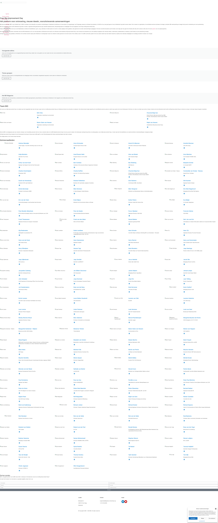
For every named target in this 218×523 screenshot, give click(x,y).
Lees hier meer (6, 55)
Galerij (7, 24)
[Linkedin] (122, 501)
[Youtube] (125, 501)
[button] (215, 508)
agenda (153, 28)
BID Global (6, 34)
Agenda (7, 13)
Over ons (7, 26)
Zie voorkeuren (212, 518)
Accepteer (193, 518)
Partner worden (5, 16)
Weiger (202, 518)
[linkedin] (38, 117)
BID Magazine (6, 32)
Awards (7, 21)
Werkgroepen (4, 19)
